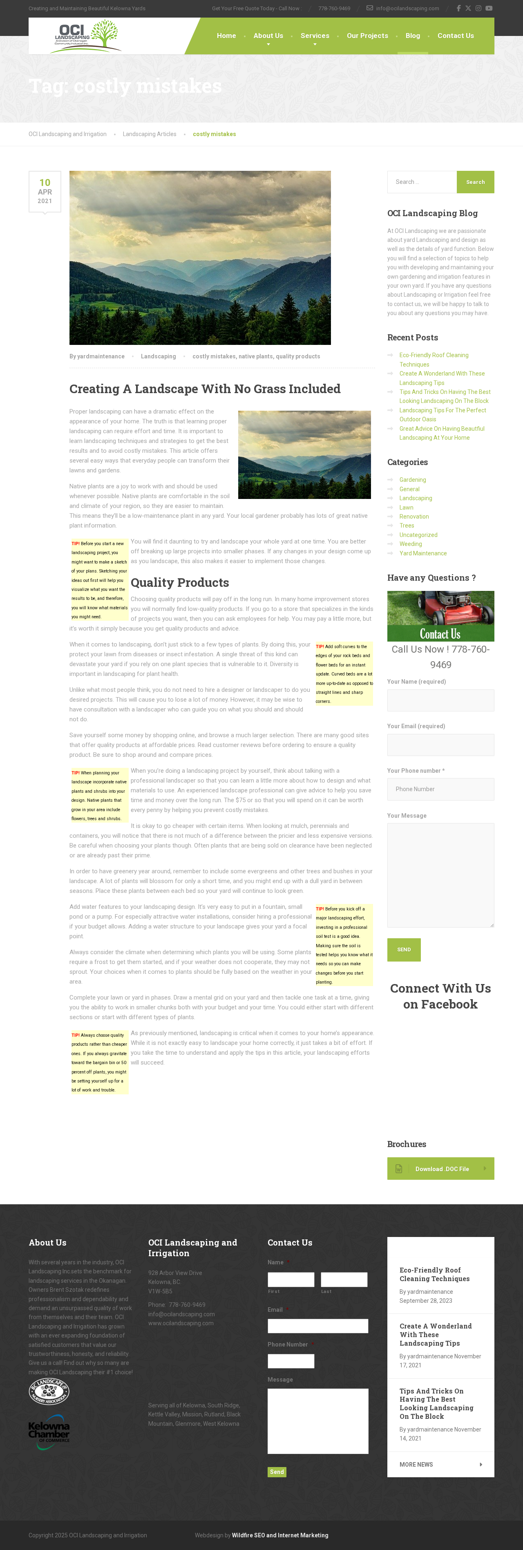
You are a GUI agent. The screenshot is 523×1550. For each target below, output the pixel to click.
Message (280, 1379)
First (273, 1291)
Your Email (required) (416, 726)
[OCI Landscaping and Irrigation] (79, 36)
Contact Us (456, 35)
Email (278, 1309)
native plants (256, 356)
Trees (407, 525)
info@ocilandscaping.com (181, 1314)
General (410, 489)
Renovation (414, 516)
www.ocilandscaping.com (181, 1323)
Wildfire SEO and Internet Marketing (280, 1535)
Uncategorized (419, 535)
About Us (268, 35)
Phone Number (291, 1344)
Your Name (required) (416, 681)
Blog (413, 35)
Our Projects (367, 35)
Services (315, 35)
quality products (298, 356)
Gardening (413, 479)
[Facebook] (459, 8)
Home (226, 35)
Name (279, 1262)
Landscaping (158, 356)
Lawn (406, 507)
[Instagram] (478, 8)
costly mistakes (214, 356)
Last (326, 1291)
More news (416, 1464)
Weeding (411, 544)
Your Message (407, 815)
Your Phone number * (416, 770)
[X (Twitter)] (468, 8)
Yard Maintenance (423, 553)
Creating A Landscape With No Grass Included (205, 388)
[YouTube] (489, 8)
